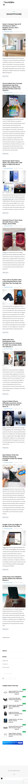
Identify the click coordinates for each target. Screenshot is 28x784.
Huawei (4, 252)
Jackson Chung (8, 31)
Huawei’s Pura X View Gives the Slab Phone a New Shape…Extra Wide (12, 221)
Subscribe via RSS (8, 673)
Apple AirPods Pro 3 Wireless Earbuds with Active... (16, 692)
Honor (4, 427)
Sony (4, 58)
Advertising (5, 660)
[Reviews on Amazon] (11, 694)
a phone (15, 374)
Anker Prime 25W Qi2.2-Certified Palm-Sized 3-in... (15, 699)
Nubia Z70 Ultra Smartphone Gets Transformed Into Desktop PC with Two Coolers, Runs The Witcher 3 (12, 343)
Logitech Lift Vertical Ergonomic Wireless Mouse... (16, 713)
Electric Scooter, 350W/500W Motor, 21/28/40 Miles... (16, 706)
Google (4, 547)
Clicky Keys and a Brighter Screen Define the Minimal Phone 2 (12, 578)
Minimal (4, 617)
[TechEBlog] (9, 3)
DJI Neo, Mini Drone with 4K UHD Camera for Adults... (16, 727)
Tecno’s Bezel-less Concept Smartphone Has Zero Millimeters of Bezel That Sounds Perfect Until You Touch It (12, 87)
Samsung (5, 489)
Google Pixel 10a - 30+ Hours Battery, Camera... (16, 720)
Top (14, 774)
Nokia (4, 316)
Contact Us (5, 664)
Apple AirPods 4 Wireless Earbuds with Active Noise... (16, 734)
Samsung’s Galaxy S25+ (8, 199)
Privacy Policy (6, 667)
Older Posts (6, 637)
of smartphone (8, 119)
